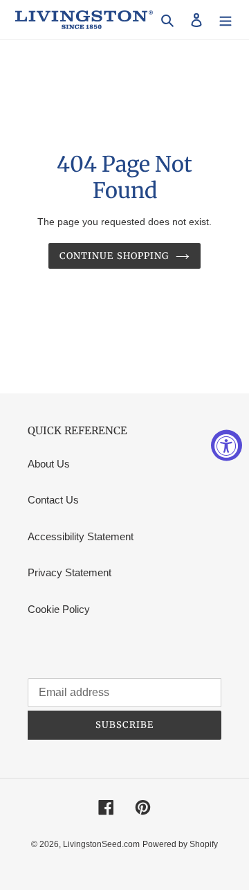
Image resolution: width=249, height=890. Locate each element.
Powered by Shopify (180, 844)
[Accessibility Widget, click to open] (226, 445)
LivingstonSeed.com (101, 844)
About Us (49, 464)
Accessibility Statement (80, 536)
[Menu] (225, 20)
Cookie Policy (59, 609)
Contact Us (53, 500)
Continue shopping (114, 256)
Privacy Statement (69, 572)
